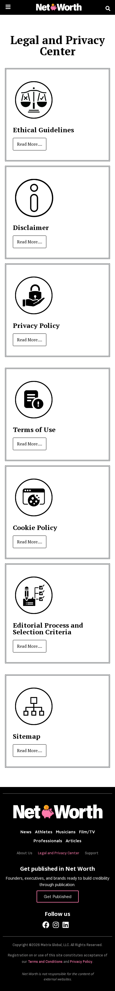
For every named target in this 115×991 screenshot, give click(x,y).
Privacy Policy (81, 961)
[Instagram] (55, 924)
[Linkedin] (65, 924)
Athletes (43, 831)
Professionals (47, 840)
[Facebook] (46, 924)
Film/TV (87, 831)
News (26, 831)
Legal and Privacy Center (58, 853)
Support (92, 853)
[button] (108, 9)
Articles (74, 840)
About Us (24, 853)
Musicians (66, 831)
